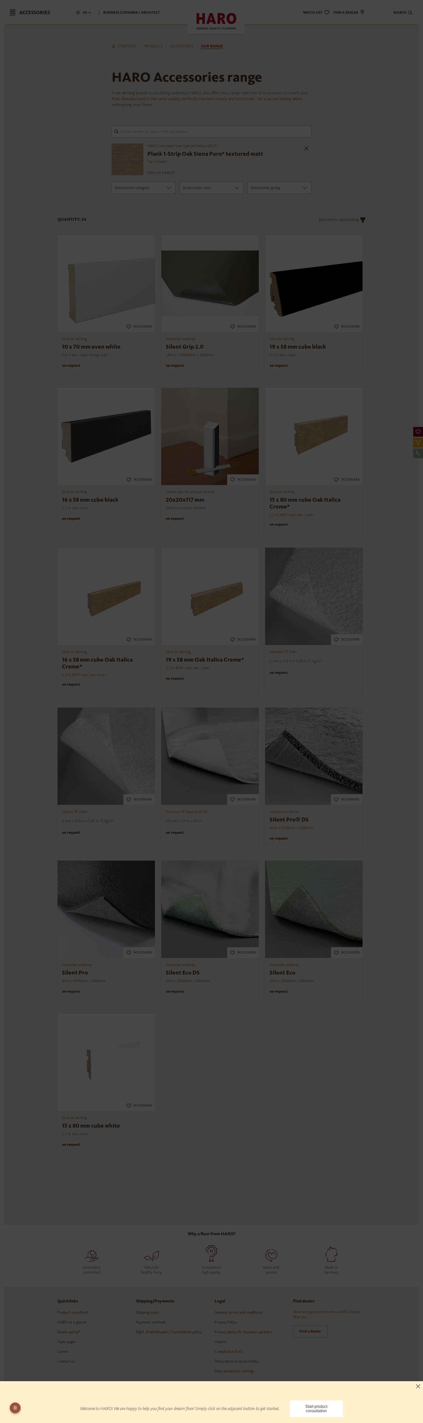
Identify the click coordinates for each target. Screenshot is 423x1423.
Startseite (127, 46)
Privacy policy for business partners (243, 1332)
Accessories (182, 46)
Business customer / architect (131, 13)
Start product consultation (316, 1408)
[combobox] (144, 188)
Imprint (220, 1341)
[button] (418, 432)
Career (63, 1351)
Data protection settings (234, 1371)
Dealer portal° (69, 1332)
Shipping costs (147, 1312)
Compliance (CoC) (229, 1351)
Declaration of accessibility (236, 1361)
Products (153, 46)
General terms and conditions (238, 1312)
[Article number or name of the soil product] (211, 131)
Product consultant (72, 1312)
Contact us (66, 1361)
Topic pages (66, 1341)
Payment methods (151, 1322)
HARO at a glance (72, 1322)
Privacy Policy (225, 1322)
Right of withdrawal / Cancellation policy (169, 1332)
